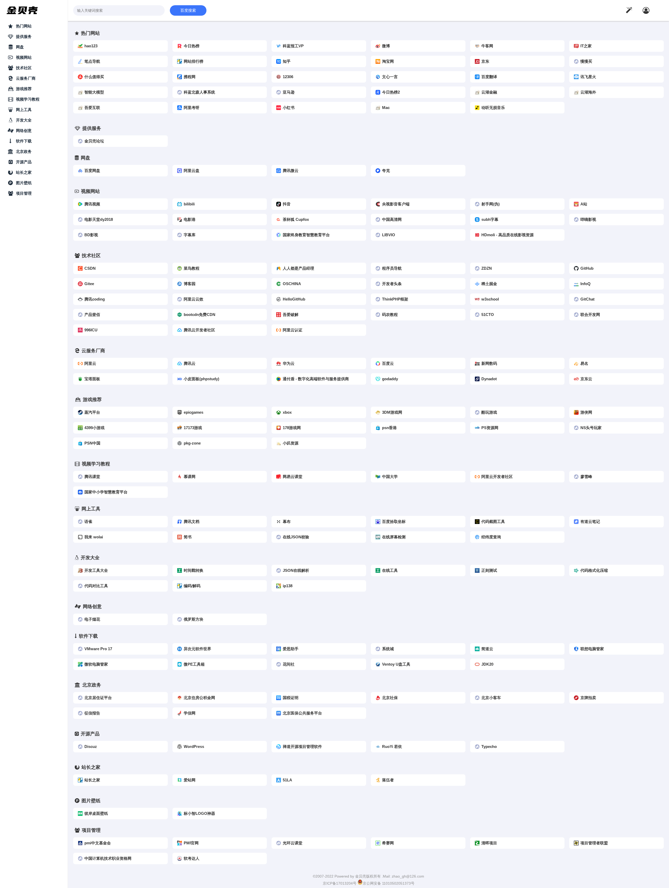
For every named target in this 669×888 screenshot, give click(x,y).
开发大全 (24, 120)
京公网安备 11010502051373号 (388, 883)
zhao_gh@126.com (408, 876)
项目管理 (24, 193)
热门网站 (24, 26)
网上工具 (24, 109)
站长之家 (24, 172)
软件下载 (24, 141)
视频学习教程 (27, 99)
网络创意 (24, 130)
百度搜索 (188, 10)
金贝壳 (23, 10)
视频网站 (24, 57)
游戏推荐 (24, 89)
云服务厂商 (26, 78)
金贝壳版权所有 (368, 876)
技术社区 (24, 68)
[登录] (646, 10)
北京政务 (24, 151)
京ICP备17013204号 (340, 883)
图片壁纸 (24, 183)
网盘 (20, 47)
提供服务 (24, 36)
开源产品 (24, 162)
